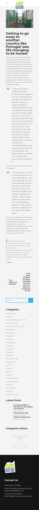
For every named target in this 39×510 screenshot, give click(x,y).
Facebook (9, 336)
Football (8, 339)
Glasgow (27, 252)
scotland (24, 255)
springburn (9, 257)
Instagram (9, 352)
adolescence (20, 250)
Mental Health (11, 359)
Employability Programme (16, 241)
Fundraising (9, 342)
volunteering (18, 257)
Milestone (9, 362)
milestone (17, 255)
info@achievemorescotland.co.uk (20, 496)
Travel (24, 246)
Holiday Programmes (22, 417)
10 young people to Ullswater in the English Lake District (23, 407)
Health (8, 346)
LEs (12, 255)
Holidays (9, 349)
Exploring (18, 246)
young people (27, 257)
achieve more (10, 250)
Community (10, 313)
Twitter (8, 375)
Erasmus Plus (10, 246)
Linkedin (9, 355)
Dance (8, 316)
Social (8, 365)
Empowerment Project (23, 243)
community (29, 250)
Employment (10, 243)
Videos (8, 385)
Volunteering (10, 388)
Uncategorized (11, 381)
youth (8, 259)
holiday (8, 255)
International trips (21, 413)
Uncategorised (11, 378)
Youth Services (11, 248)
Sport (8, 368)
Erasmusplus (19, 252)
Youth (28, 246)
